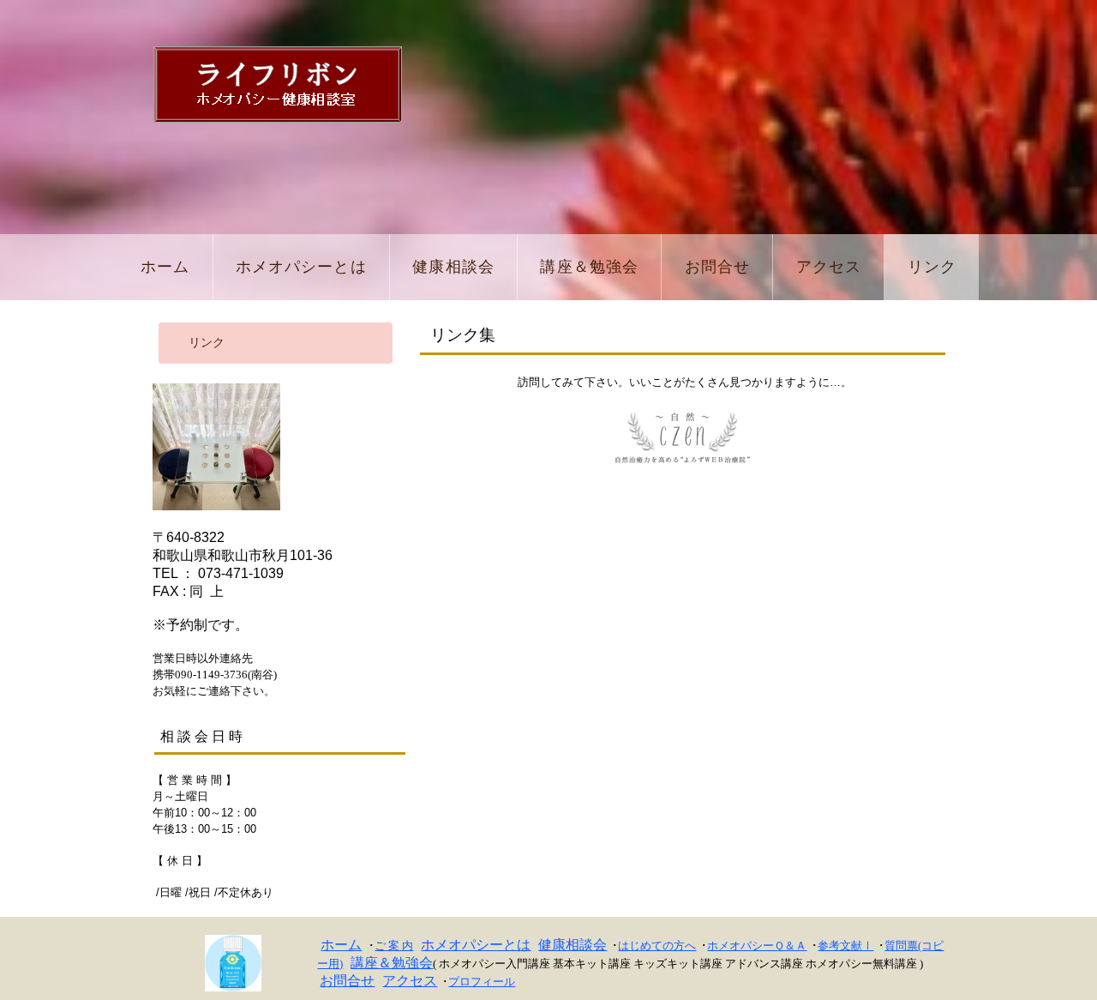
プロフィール (481, 981)
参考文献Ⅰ (845, 945)
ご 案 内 (394, 945)
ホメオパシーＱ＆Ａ (756, 945)
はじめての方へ (657, 945)
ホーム (341, 944)
